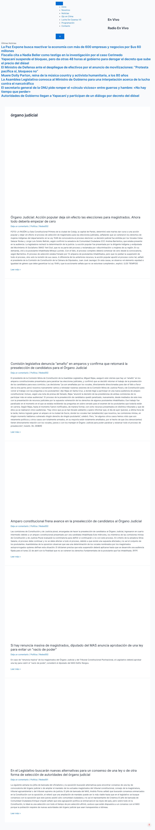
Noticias (65, 13)
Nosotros (66, 10)
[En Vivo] (105, 21)
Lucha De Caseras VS (71, 19)
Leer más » (16, 269)
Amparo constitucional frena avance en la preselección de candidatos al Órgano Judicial (76, 521)
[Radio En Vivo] (105, 29)
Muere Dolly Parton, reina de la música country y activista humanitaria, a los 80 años (64, 75)
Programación (68, 23)
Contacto (66, 26)
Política (34, 226)
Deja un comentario (20, 226)
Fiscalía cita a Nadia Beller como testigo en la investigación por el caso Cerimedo (62, 55)
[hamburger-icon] (59, 3)
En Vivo (113, 19)
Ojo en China (67, 16)
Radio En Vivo (118, 28)
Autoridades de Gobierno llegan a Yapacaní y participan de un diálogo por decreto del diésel (70, 96)
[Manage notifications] (149, 825)
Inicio (64, 7)
